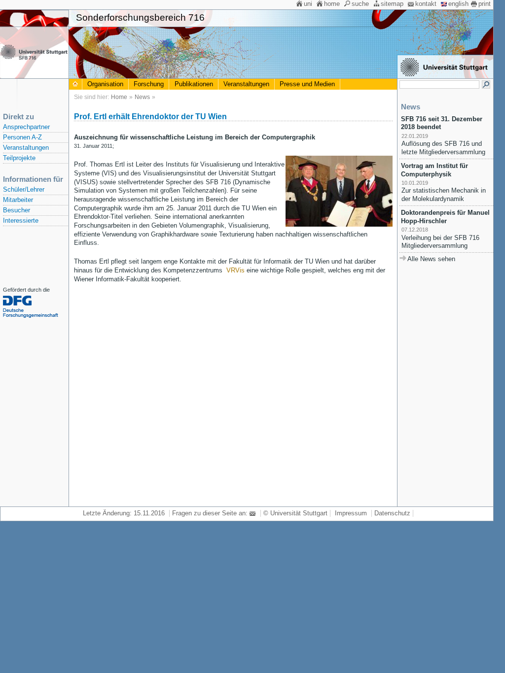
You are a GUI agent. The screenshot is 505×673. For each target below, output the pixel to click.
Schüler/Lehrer (23, 189)
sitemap (392, 3)
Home (119, 97)
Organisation (105, 84)
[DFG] (35, 317)
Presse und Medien (307, 84)
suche (360, 3)
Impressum (351, 513)
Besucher (16, 210)
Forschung (149, 84)
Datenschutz (392, 513)
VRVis (235, 270)
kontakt (425, 3)
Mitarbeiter (18, 200)
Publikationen (194, 84)
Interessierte (20, 220)
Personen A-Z (22, 137)
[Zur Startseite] (75, 84)
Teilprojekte (19, 158)
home (332, 3)
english (458, 3)
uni (308, 3)
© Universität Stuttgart (295, 513)
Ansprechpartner (26, 127)
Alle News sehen (431, 259)
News (142, 97)
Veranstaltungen (26, 147)
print (484, 3)
